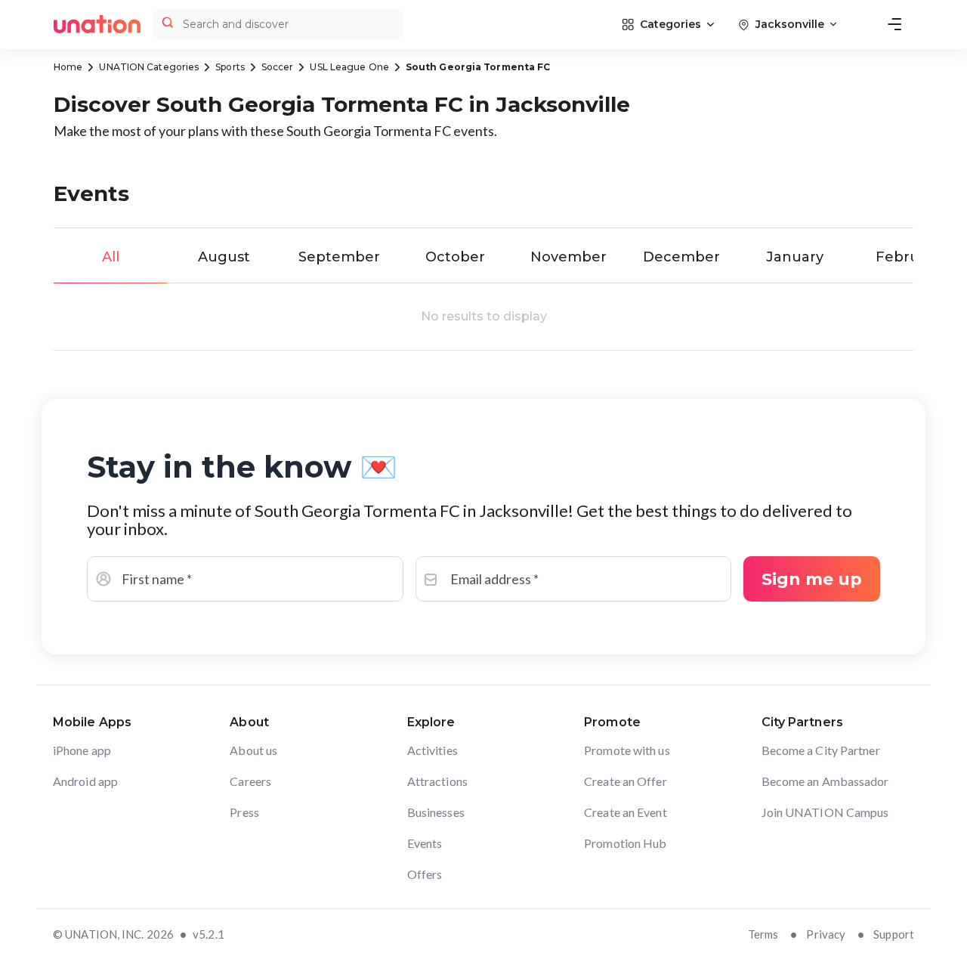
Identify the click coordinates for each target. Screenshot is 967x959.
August (224, 257)
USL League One (349, 67)
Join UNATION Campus (825, 812)
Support (893, 934)
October (455, 257)
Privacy (825, 934)
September (339, 257)
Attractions (437, 781)
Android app (85, 781)
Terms (763, 934)
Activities (432, 750)
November (568, 257)
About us (253, 750)
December (681, 257)
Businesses (436, 812)
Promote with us (627, 750)
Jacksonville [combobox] (789, 24)
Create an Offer (625, 781)
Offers (425, 874)
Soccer (277, 67)
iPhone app (82, 750)
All (110, 257)
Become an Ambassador (825, 781)
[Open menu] (894, 24)
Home (68, 67)
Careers (250, 781)
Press (244, 812)
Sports (230, 67)
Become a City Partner (821, 750)
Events (425, 843)
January (794, 257)
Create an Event (625, 812)
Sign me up (812, 579)
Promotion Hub (625, 843)
